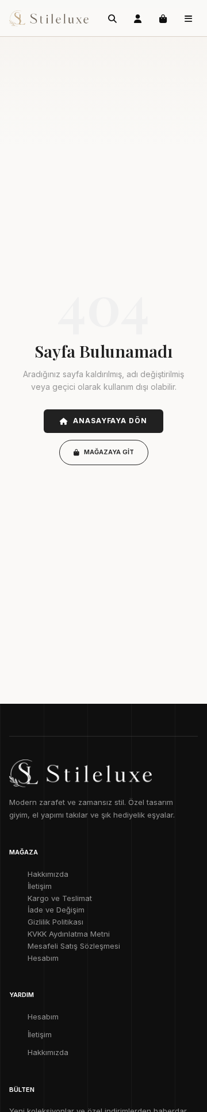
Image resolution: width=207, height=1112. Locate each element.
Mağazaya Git (109, 452)
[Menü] (188, 18)
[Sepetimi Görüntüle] (162, 18)
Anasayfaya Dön (110, 420)
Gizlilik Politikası (55, 921)
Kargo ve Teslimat (60, 898)
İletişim (40, 886)
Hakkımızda (48, 874)
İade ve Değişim (56, 909)
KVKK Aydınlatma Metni (69, 933)
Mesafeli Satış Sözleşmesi (74, 945)
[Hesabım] (137, 18)
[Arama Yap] (112, 18)
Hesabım (43, 958)
